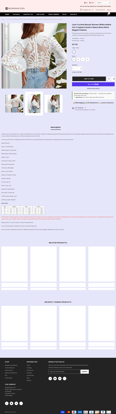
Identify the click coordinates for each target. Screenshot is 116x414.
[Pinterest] (60, 378)
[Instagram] (55, 378)
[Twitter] (64, 378)
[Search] (104, 2)
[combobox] (102, 2)
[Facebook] (50, 378)
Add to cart (89, 79)
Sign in (109, 10)
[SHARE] (113, 79)
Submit (84, 372)
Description (56, 127)
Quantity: (75, 65)
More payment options (93, 88)
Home (3, 19)
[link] (109, 79)
